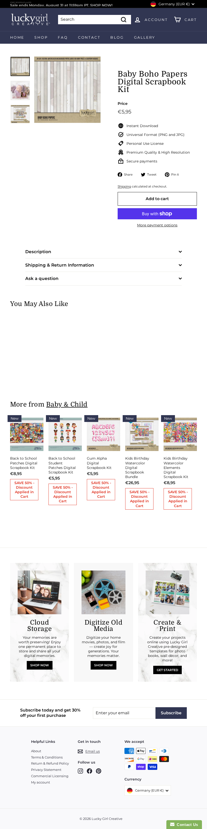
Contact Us (186, 824)
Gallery (145, 37)
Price (122, 103)
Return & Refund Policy (50, 763)
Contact (89, 37)
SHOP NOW (39, 665)
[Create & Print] (167, 592)
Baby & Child (67, 404)
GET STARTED (167, 670)
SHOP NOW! (101, 4)
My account (40, 782)
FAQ (63, 37)
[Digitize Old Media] (103, 592)
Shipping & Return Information (59, 265)
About (36, 751)
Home (17, 37)
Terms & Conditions (47, 757)
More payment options (157, 225)
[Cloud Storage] (39, 592)
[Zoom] (67, 90)
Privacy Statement (46, 770)
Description (38, 251)
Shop (41, 37)
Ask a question (42, 278)
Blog (117, 37)
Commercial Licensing (49, 776)
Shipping (124, 186)
